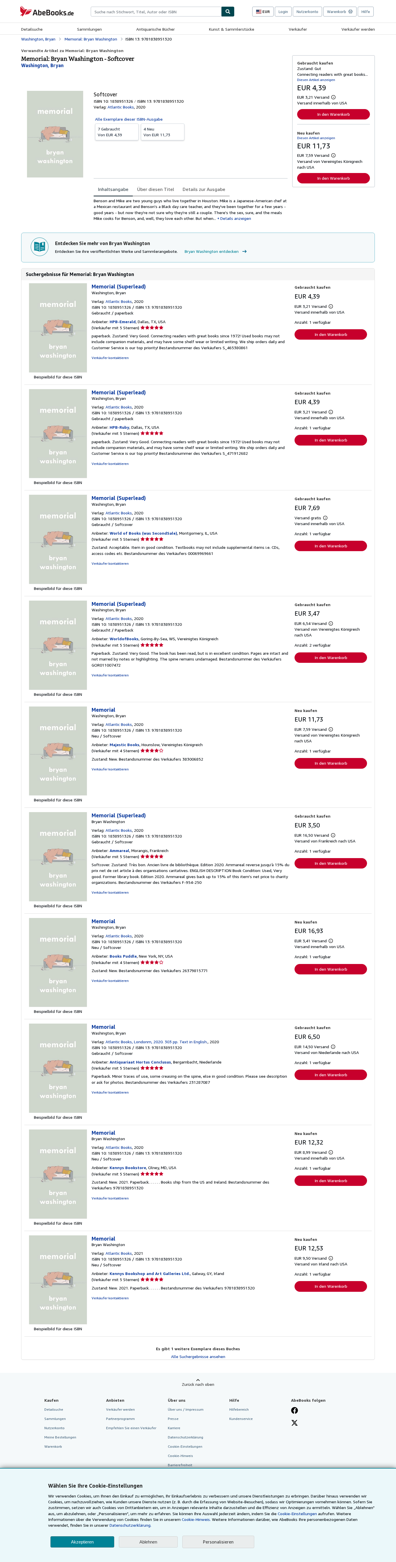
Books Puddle (123, 956)
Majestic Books (124, 744)
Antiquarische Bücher (155, 29)
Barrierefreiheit (180, 1465)
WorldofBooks (124, 638)
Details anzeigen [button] (235, 218)
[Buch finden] (227, 11)
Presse (173, 1418)
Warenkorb (53, 1446)
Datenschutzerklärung (185, 1437)
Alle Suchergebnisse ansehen (198, 1356)
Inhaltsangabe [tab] (113, 189)
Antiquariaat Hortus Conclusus (140, 1061)
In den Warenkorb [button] (333, 114)
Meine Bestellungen (60, 1437)
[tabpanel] (191, 209)
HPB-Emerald (123, 321)
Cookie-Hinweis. (196, 1519)
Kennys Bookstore (128, 1167)
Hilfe (366, 11)
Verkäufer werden (358, 29)
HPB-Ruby (119, 427)
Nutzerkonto (307, 11)
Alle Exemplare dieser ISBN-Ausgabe (129, 119)
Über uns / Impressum (186, 1409)
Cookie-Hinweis (180, 1456)
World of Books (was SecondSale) (143, 533)
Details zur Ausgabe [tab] (204, 189)
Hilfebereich (239, 1409)
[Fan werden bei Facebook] (294, 1410)
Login (283, 11)
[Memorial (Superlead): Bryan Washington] (58, 899)
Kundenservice (241, 1418)
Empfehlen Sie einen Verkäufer (131, 1428)
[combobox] (156, 11)
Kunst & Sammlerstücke (231, 29)
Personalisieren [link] (218, 1541)
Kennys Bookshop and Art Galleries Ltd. (150, 1273)
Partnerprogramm (120, 1418)
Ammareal (119, 850)
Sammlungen (89, 29)
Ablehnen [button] (148, 1541)
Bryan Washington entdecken (212, 251)
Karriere (174, 1428)
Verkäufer (298, 29)
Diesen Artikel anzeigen (316, 80)
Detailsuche (32, 29)
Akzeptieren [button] (82, 1541)
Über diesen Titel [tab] (155, 189)
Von (110, 131)
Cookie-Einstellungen (297, 1513)
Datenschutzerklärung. (130, 1525)
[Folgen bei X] (294, 1423)
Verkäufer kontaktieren (110, 358)
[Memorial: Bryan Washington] (58, 1217)
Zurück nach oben (198, 1384)
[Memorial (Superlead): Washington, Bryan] (58, 371)
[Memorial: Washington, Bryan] (58, 794)
